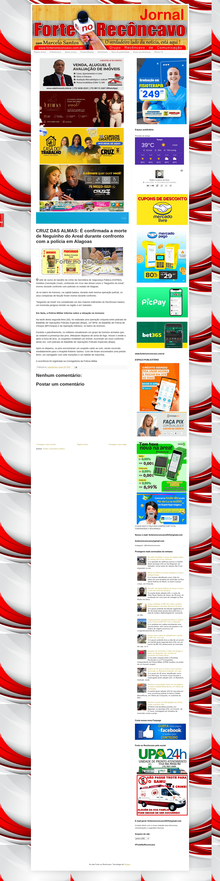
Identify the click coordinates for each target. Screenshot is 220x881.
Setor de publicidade (120, 52)
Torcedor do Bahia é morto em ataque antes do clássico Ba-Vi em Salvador (165, 558)
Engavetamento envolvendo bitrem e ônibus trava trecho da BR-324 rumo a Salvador (165, 621)
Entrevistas (103, 52)
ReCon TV (158, 52)
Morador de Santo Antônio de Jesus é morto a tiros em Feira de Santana (165, 589)
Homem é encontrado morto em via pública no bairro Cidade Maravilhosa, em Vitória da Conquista (165, 686)
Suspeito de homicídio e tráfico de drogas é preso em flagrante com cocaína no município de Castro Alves (165, 653)
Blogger (127, 864)
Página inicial (40, 52)
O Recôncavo (55, 52)
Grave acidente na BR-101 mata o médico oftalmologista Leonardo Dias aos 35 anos (165, 605)
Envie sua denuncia (141, 52)
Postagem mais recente (46, 444)
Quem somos (71, 52)
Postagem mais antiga (118, 444)
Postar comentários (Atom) (54, 449)
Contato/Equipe (87, 52)
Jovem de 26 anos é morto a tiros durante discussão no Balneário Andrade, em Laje (165, 670)
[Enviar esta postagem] (76, 367)
